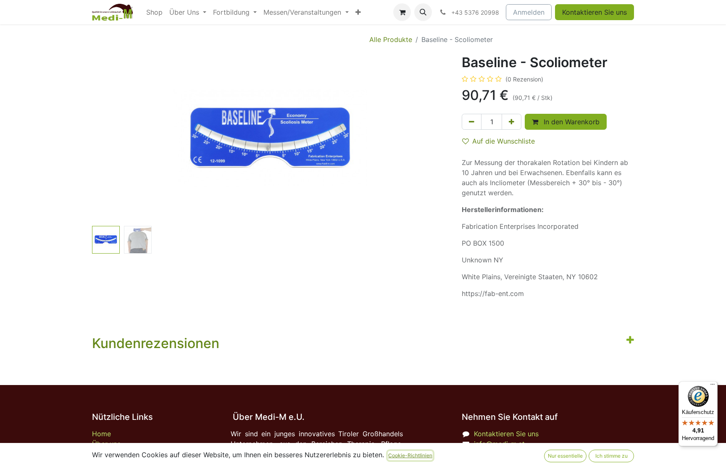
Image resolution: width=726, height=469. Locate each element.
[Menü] (713, 386)
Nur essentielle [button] (565, 456)
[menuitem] (154, 12)
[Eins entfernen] (471, 122)
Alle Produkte (390, 39)
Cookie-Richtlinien (410, 455)
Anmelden (528, 12)
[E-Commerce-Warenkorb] (402, 12)
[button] (423, 12)
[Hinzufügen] (511, 122)
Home (101, 434)
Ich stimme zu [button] (611, 456)
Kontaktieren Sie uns (594, 12)
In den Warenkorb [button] (571, 122)
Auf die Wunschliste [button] (503, 141)
